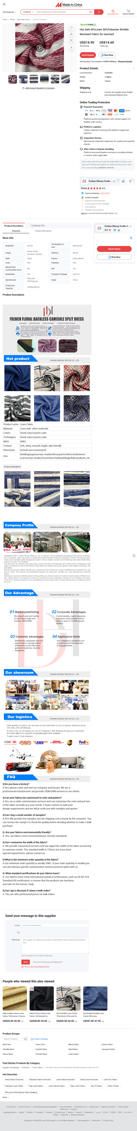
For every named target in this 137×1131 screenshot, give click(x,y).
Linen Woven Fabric (57, 1086)
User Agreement (83, 1120)
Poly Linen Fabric (36, 1086)
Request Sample (125, 61)
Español (30, 1112)
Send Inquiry (88, 55)
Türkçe (55, 1115)
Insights (74, 1109)
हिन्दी (119, 1112)
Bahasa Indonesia (77, 1115)
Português (39, 1112)
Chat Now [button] (108, 55)
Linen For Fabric (110, 1079)
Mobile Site (64, 1109)
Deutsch (79, 1112)
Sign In (84, 213)
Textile (12, 19)
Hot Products (11, 1107)
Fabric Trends (113, 1086)
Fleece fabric (8, 1054)
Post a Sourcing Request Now (35, 966)
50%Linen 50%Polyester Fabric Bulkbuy (21, 1092)
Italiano (70, 1112)
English (21, 1112)
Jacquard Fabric (108, 1049)
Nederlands (89, 1112)
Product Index (123, 1107)
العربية (98, 1112)
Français (49, 1112)
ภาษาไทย (127, 1112)
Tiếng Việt (64, 1115)
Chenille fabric (8, 1049)
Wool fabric (73, 1049)
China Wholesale (66, 1107)
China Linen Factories (89, 1079)
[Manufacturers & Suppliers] (68, 4)
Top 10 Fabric (96, 1086)
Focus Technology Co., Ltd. (51, 1120)
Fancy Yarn (40, 1044)
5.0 (106, 230)
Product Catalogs (40, 1039)
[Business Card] (131, 237)
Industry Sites (94, 1107)
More (5, 1097)
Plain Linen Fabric (77, 1086)
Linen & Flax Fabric (39, 19)
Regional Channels (108, 1107)
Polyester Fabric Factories (40, 1079)
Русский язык (60, 1112)
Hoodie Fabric (41, 1049)
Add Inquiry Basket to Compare (40, 88)
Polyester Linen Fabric (14, 1086)
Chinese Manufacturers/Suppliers (45, 1107)
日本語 (113, 1112)
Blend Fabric (73, 1044)
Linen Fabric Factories (65, 1079)
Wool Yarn (7, 1044)
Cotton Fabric (107, 1044)
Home (5, 19)
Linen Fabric (73, 1054)
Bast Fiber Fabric (24, 19)
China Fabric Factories (14, 1079)
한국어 (105, 1112)
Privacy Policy (108, 1120)
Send (26, 962)
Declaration (96, 1120)
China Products (24, 1107)
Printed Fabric (41, 1054)
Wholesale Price (80, 1107)
